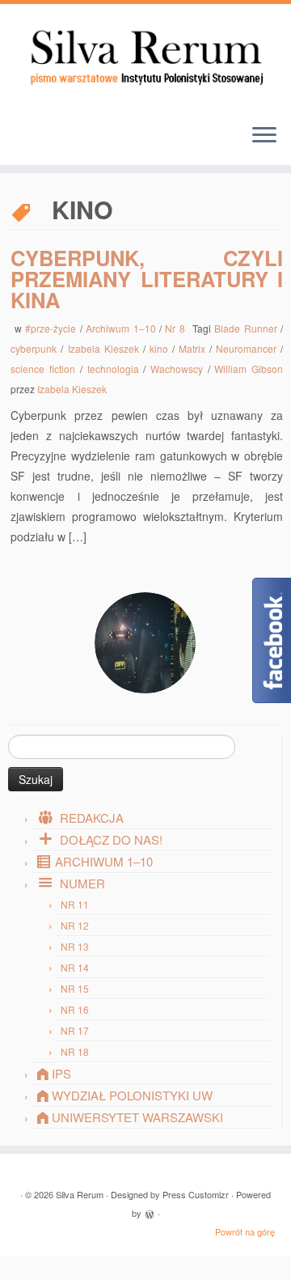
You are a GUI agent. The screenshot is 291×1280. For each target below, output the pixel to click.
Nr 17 (75, 1030)
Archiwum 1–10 (122, 328)
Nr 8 (176, 328)
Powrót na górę (245, 1231)
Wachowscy (179, 368)
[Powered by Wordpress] (149, 1212)
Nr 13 (75, 946)
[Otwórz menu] (264, 136)
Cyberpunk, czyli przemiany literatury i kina (147, 278)
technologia (115, 368)
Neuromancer (248, 348)
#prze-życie (52, 328)
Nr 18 (75, 1051)
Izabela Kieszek (105, 348)
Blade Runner (247, 328)
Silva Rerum (79, 1194)
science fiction (45, 368)
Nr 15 (75, 988)
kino (161, 348)
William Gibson (248, 368)
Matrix (194, 348)
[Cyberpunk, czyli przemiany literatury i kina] (145, 642)
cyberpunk (36, 348)
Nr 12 (75, 925)
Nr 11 (75, 904)
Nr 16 (75, 1009)
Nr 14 (75, 967)
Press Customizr (195, 1194)
